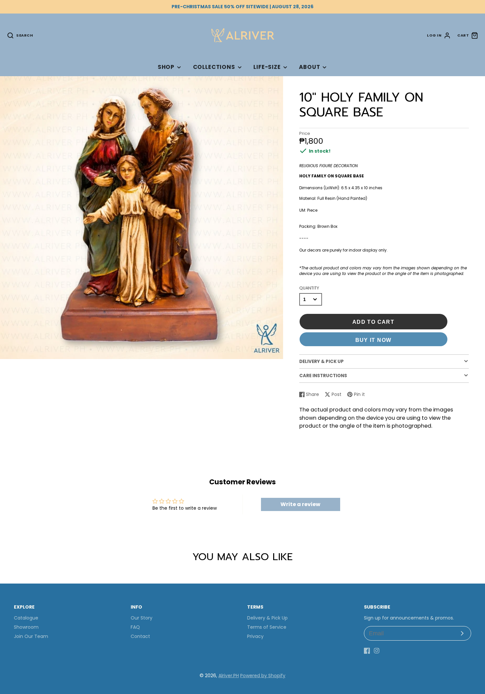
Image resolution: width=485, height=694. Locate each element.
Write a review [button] (300, 504)
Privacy (255, 636)
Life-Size (267, 67)
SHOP (166, 67)
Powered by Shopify (262, 675)
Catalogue (26, 618)
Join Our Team (31, 636)
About (309, 67)
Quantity (309, 288)
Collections (214, 67)
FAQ (135, 627)
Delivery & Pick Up (267, 618)
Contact (140, 636)
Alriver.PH (228, 675)
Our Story (141, 618)
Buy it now (373, 340)
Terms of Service (266, 627)
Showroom (26, 627)
